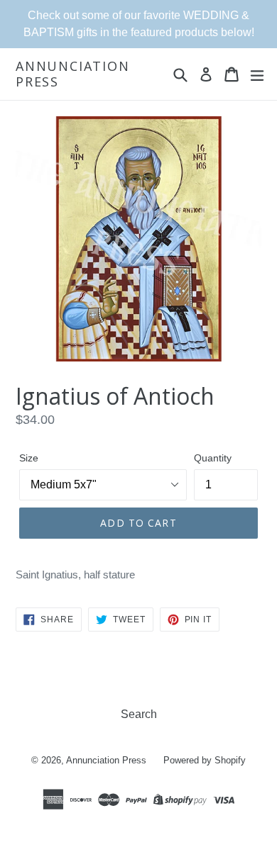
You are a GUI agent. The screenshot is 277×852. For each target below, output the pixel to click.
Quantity (213, 458)
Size (28, 458)
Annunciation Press (73, 74)
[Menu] (257, 74)
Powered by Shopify (204, 760)
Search (139, 714)
